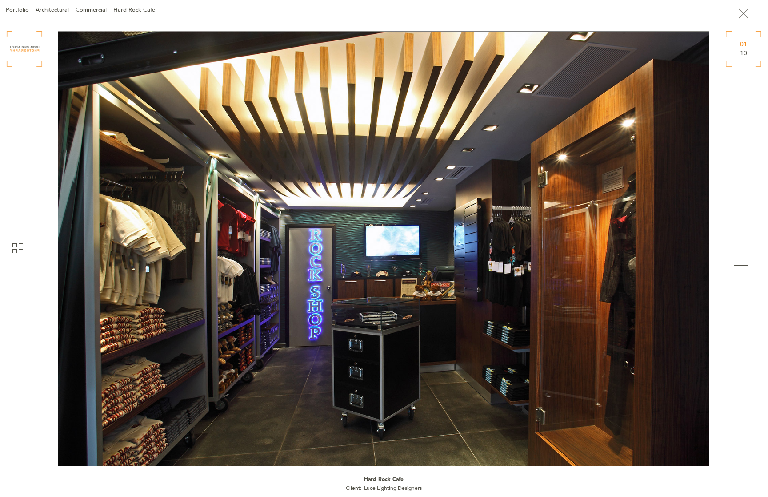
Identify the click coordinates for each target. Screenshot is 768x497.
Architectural (52, 10)
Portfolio (17, 10)
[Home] (24, 49)
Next (741, 246)
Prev (741, 266)
